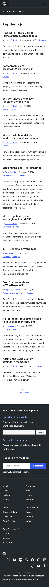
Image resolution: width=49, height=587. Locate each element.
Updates (30, 293)
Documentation (10, 512)
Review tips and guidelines (16, 440)
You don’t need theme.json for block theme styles (18, 100)
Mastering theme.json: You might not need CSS (17, 218)
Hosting (6, 495)
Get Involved (32, 507)
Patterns (30, 499)
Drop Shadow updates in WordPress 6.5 (16, 284)
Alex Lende (10, 253)
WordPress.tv (10, 521)
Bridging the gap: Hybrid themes (22, 167)
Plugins (29, 495)
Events (29, 512)
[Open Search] (37, 4)
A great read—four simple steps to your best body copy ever (22, 320)
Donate (30, 516)
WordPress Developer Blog (14, 11)
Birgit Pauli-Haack (12, 290)
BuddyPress (9, 542)
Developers (8, 516)
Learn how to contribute (15, 417)
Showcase (30, 486)
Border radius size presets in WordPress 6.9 (18, 67)
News (5, 490)
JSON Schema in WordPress (19, 248)
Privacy (6, 499)
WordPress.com (11, 529)
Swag (29, 521)
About (5, 486)
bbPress (8, 538)
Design (5, 109)
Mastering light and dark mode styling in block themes (20, 137)
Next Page (25, 392)
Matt (6, 533)
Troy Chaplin (10, 172)
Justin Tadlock (11, 40)
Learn (5, 507)
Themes (42, 40)
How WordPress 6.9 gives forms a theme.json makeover (21, 34)
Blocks (14, 175)
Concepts (16, 256)
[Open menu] (45, 4)
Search (41, 432)
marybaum (9, 326)
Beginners (7, 175)
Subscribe (38, 465)
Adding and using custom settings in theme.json (18, 360)
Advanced (7, 227)
